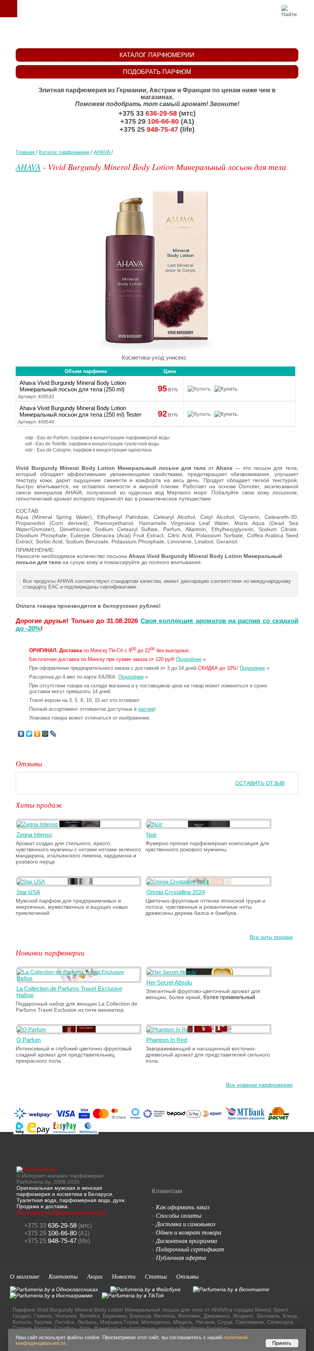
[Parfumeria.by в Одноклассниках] (54, 1289)
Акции (95, 1276)
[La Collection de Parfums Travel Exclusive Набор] (79, 978)
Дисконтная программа (186, 1241)
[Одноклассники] (37, 734)
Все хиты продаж (271, 937)
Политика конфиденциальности (61, 1212)
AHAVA (28, 166)
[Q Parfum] (32, 1029)
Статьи (156, 1276)
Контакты (63, 1276)
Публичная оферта (181, 1257)
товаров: (306, 8)
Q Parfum (28, 1040)
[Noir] (155, 824)
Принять (281, 1343)
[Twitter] (29, 734)
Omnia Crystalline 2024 (175, 892)
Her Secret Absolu (169, 982)
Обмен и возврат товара (188, 1232)
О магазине (24, 1276)
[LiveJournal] (53, 734)
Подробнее (188, 659)
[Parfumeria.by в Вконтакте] (231, 1289)
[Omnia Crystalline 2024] (179, 881)
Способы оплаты (178, 1215)
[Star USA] (32, 881)
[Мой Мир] (45, 734)
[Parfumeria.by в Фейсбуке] (145, 1289)
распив (146, 709)
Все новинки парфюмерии (259, 1085)
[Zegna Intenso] (38, 824)
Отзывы (187, 1276)
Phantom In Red (166, 1040)
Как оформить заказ (182, 1207)
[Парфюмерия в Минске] (158, 32)
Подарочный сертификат (190, 1249)
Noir (151, 834)
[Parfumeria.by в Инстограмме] (51, 1295)
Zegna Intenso (34, 834)
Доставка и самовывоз (185, 1224)
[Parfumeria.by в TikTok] (133, 1295)
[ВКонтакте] (21, 734)
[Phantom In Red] (170, 1029)
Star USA (28, 892)
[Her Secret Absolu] (172, 972)
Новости (124, 1276)
